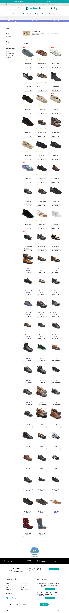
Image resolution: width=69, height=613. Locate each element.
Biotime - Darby (42, 155)
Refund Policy (23, 585)
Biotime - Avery (42, 533)
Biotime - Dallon (28, 109)
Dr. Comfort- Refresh (56, 445)
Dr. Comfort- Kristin (42, 401)
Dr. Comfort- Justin (55, 334)
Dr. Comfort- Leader (55, 132)
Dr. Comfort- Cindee (56, 268)
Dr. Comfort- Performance (56, 467)
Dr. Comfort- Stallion (42, 201)
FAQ (7, 587)
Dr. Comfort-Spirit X (28, 246)
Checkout (61, 4)
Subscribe (44, 604)
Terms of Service (24, 589)
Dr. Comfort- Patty (41, 467)
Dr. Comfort (10, 38)
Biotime (9, 36)
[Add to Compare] (31, 51)
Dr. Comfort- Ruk (55, 178)
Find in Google (49, 589)
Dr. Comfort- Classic (42, 334)
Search (7, 583)
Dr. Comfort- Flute (41, 489)
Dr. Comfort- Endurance (55, 290)
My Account (40, 4)
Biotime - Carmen (41, 511)
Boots (9, 51)
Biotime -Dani (55, 155)
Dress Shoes (10, 55)
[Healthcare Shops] (34, 9)
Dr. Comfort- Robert (42, 312)
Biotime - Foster (56, 86)
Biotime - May (42, 224)
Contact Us (8, 589)
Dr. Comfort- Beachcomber (56, 423)
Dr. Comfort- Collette (28, 378)
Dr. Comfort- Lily (28, 312)
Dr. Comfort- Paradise (42, 290)
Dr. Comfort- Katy (41, 356)
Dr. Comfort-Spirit (41, 246)
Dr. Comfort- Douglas (42, 132)
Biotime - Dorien (28, 224)
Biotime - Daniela (28, 63)
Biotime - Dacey (42, 109)
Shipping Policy (24, 587)
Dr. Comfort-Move (55, 224)
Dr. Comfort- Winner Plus (28, 489)
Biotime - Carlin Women (41, 86)
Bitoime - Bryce (56, 201)
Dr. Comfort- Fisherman (55, 401)
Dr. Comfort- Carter (41, 178)
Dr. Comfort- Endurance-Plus (55, 312)
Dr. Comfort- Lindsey (28, 401)
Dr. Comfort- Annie (27, 467)
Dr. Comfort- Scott (27, 423)
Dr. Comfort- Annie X (28, 290)
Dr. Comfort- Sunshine (41, 268)
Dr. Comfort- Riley (55, 489)
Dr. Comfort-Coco (55, 246)
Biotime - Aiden (28, 86)
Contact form (54, 569)
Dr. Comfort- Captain (28, 334)
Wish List (46, 4)
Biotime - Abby (28, 533)
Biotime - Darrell (28, 155)
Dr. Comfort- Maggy (28, 201)
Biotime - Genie (28, 178)
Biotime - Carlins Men (42, 63)
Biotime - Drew (56, 109)
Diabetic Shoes (11, 53)
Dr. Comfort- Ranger (42, 378)
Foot (9, 44)
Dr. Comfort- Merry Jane (41, 445)
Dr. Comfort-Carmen (42, 423)
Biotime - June (56, 511)
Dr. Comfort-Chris (55, 378)
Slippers (9, 59)
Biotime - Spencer (27, 511)
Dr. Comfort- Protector (28, 356)
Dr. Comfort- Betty (55, 356)
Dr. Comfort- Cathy (28, 268)
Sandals (9, 57)
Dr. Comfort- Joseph (28, 445)
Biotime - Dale (28, 132)
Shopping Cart (53, 4)
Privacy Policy (24, 583)
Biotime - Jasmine (55, 63)
